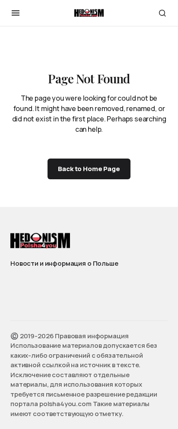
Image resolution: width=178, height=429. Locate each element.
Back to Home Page (89, 168)
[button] (15, 13)
